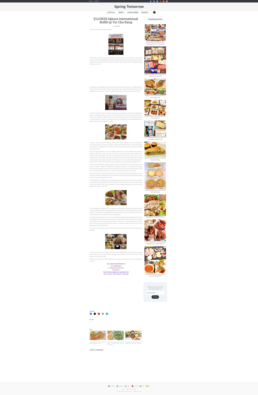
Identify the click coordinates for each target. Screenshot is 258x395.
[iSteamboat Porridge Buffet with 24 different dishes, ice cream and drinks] (133, 335)
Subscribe (155, 297)
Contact (96, 1)
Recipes (144, 12)
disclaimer (134, 388)
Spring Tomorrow (129, 7)
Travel (121, 12)
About (90, 1)
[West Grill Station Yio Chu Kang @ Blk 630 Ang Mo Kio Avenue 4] (98, 335)
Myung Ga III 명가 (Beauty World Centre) (155, 217)
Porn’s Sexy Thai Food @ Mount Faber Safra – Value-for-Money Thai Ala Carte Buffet (115, 343)
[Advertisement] (116, 75)
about (123, 388)
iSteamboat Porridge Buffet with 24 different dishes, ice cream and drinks (133, 342)
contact (128, 388)
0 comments (116, 26)
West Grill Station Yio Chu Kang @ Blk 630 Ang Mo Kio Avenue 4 (98, 342)
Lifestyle (111, 12)
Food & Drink (132, 12)
